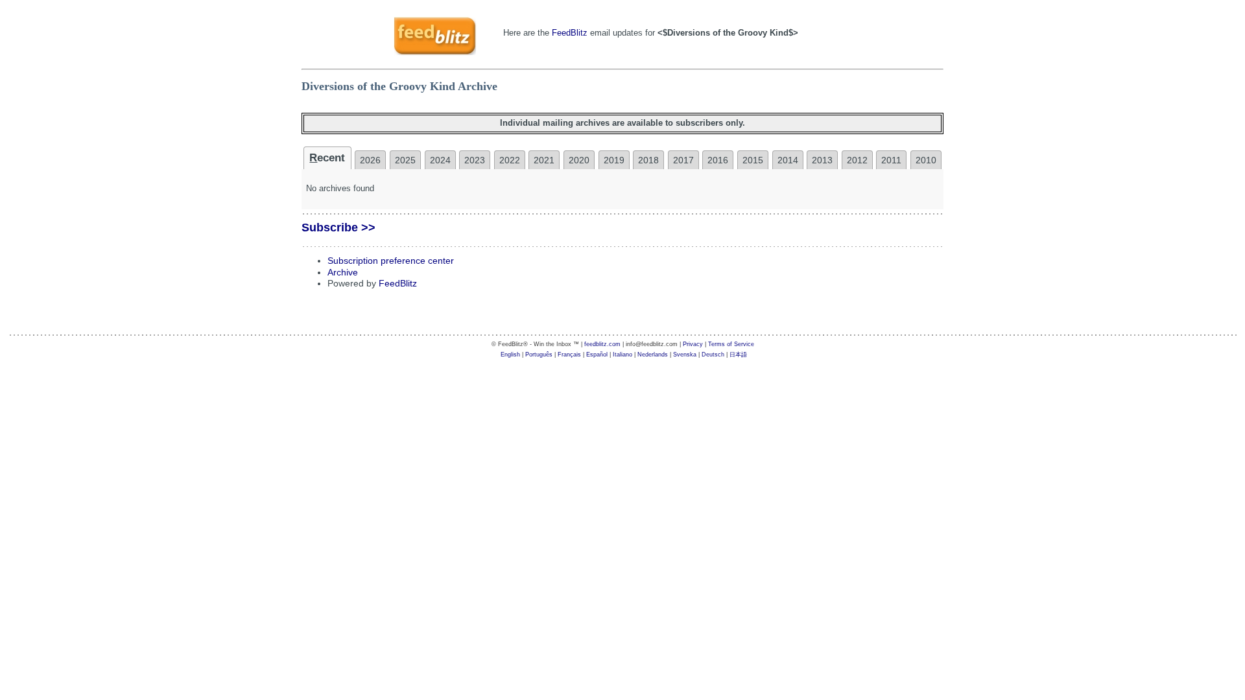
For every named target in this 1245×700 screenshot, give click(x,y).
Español (597, 354)
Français (569, 354)
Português (538, 354)
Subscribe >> (338, 227)
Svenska (684, 354)
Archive (342, 272)
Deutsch (713, 354)
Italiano (622, 354)
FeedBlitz (569, 33)
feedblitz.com (602, 344)
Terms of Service (731, 344)
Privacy (693, 344)
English (510, 354)
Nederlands (652, 354)
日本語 (738, 354)
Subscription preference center (390, 261)
